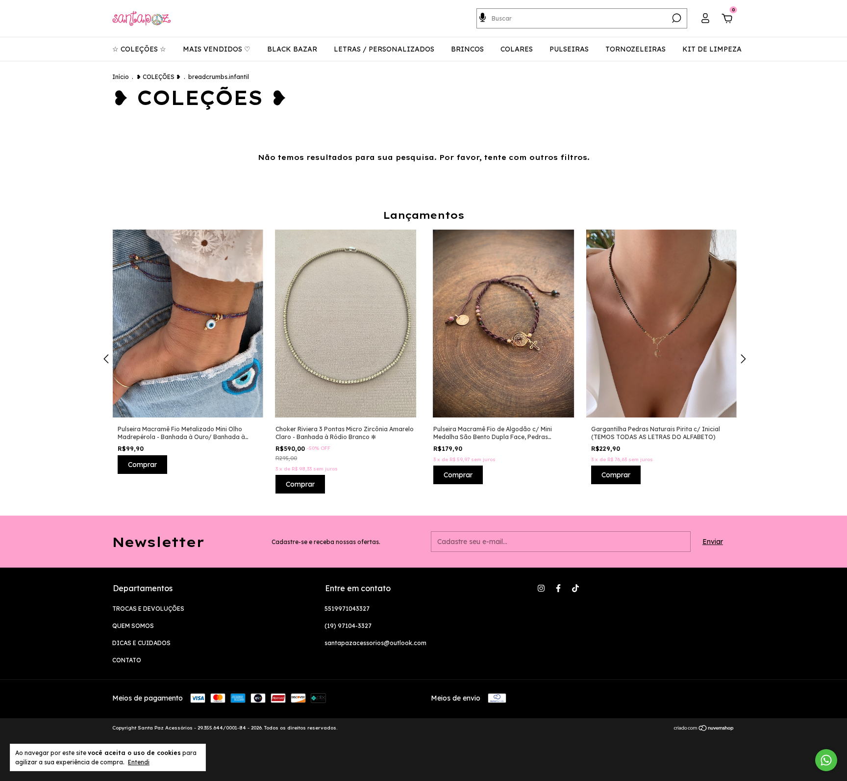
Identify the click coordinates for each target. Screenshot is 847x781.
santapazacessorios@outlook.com (375, 643)
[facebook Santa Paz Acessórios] (558, 588)
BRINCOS (467, 49)
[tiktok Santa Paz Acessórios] (575, 588)
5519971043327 (347, 608)
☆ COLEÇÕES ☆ (139, 49)
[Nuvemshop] (704, 729)
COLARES (516, 49)
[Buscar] (676, 18)
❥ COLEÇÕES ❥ (158, 76)
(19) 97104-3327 (348, 625)
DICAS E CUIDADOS (141, 643)
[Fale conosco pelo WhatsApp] (826, 760)
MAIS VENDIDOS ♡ (216, 49)
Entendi (138, 762)
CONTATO (126, 660)
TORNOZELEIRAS (635, 49)
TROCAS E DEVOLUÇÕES (148, 608)
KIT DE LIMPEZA (712, 49)
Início (120, 76)
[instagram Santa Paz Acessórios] (541, 588)
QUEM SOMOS (133, 625)
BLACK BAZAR (292, 49)
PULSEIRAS (569, 49)
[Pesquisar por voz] (482, 17)
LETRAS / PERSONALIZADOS (384, 49)
